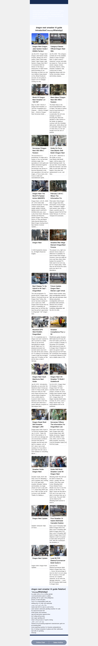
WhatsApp (57, 30)
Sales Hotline (58, 642)
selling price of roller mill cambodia (41, 603)
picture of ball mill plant (38, 599)
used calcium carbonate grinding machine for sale (45, 609)
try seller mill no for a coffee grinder (42, 594)
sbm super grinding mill (38, 618)
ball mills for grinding (37, 631)
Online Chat (40, 642)
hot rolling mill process (38, 616)
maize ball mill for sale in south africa (42, 607)
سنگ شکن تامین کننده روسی (39, 605)
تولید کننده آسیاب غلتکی (37, 622)
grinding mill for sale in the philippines (42, 598)
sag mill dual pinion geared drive (40, 614)
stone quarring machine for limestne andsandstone (46, 627)
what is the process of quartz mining (42, 620)
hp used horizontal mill (38, 610)
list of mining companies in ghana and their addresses (47, 629)
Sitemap (33, 633)
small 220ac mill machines (39, 612)
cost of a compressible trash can (41, 601)
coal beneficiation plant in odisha (41, 596)
